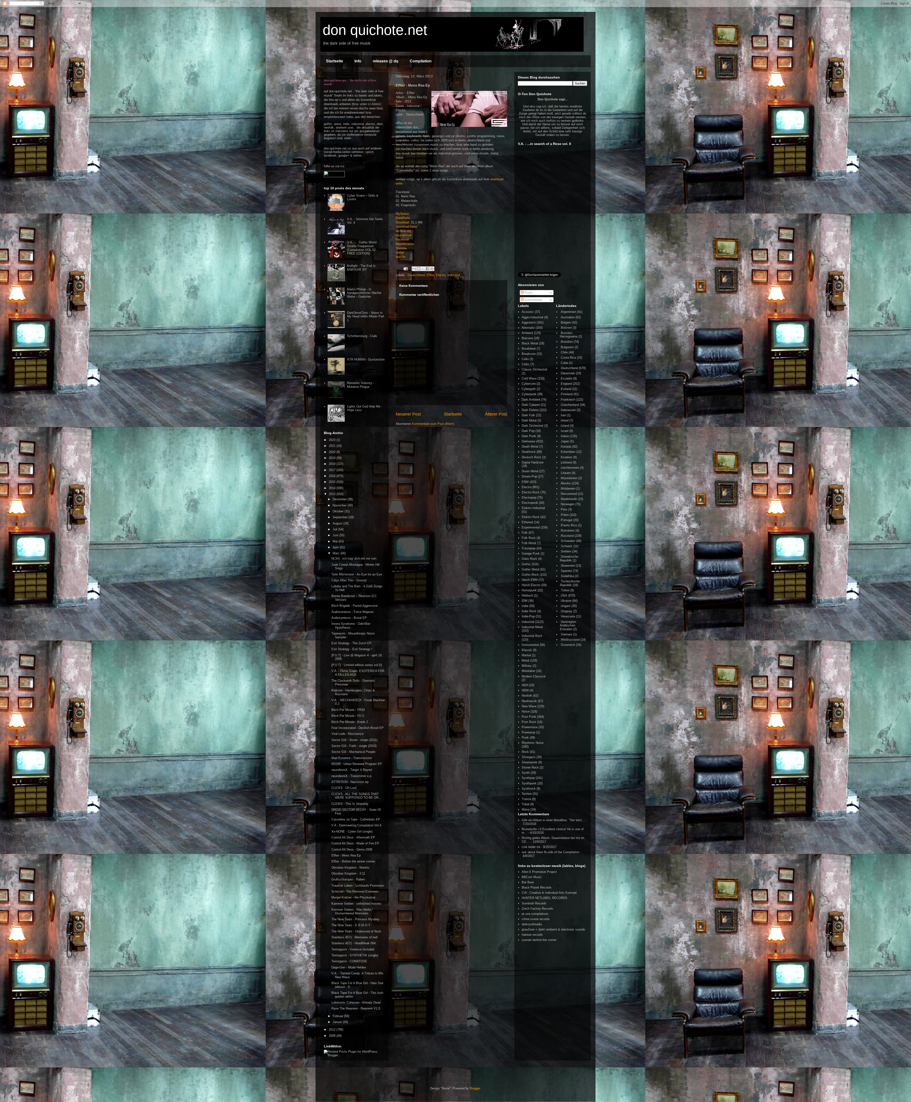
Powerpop (528, 732)
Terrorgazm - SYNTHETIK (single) (354, 955)
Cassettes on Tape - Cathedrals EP (355, 819)
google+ (343, 155)
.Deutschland (416, 275)
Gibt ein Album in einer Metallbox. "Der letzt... (553, 820)
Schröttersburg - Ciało (362, 336)
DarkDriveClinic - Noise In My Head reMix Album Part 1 (365, 316)
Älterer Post (496, 414)
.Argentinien (568, 312)
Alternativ (528, 327)
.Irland (564, 420)
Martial (526, 655)
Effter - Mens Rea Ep (346, 855)
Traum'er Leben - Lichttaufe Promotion (357, 885)
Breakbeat (529, 348)
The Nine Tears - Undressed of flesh (356, 931)
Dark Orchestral (532, 425)
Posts (528, 292)
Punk (525, 737)
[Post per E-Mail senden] (405, 268)
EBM (525, 482)
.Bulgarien (567, 347)
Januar (338, 1022)
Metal (525, 660)
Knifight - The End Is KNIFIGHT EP (361, 267)
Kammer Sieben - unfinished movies (356, 903)
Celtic (526, 364)
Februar (338, 1016)
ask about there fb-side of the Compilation (550, 852)
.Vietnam (566, 634)
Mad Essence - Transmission (351, 758)
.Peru (563, 509)
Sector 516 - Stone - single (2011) (354, 740)
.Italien (564, 436)
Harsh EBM (530, 580)
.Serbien (565, 551)
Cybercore (529, 383)
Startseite (334, 61)
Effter (430, 275)
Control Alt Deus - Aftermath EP (353, 837)
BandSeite (403, 218)
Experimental (531, 527)
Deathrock (529, 452)
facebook (330, 155)
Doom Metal (530, 471)
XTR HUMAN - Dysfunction (366, 359)
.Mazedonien (568, 478)
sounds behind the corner (539, 940)
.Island (564, 425)
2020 (332, 452)
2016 (332, 476)
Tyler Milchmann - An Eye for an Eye (356, 574)
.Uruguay (566, 611)
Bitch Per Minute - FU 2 (347, 716)
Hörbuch (527, 595)
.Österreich (567, 645)
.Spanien (566, 571)
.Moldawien (567, 488)
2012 (332, 1029)
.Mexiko (565, 483)
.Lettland (566, 462)
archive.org (403, 231)
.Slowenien (567, 565)
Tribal (525, 804)
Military (527, 665)
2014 (332, 488)
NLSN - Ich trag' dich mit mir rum (353, 558)
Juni (336, 535)
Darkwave (528, 441)
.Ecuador (566, 378)
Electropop (529, 497)
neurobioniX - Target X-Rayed (351, 770)
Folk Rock (529, 538)
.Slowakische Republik (569, 558)
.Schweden (567, 541)
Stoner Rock (530, 767)
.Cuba (564, 363)
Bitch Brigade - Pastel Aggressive (354, 605)
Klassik (527, 650)
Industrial (453, 275)
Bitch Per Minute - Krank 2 (349, 722)
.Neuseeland (568, 493)
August (338, 523)
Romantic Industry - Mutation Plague (360, 385)
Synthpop (528, 778)
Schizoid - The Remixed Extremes (355, 891)
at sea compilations (535, 914)
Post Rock (529, 722)
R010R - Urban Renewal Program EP (356, 764)
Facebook (402, 239)
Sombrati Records (534, 903)
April (336, 547)
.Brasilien (566, 341)
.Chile (564, 352)
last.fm (400, 257)
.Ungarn (565, 606)
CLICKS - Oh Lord (343, 788)
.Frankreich (567, 399)
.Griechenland (569, 405)
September (341, 517)
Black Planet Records (537, 887)
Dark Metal (529, 420)
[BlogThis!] (418, 268)
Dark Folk (528, 415)
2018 (332, 464)
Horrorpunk (529, 590)
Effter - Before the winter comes (353, 861)
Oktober (338, 511)
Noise (526, 711)
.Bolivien (566, 327)
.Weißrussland (570, 639)
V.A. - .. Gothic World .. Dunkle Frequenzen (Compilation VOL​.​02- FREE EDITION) (363, 248)
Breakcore (529, 354)
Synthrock (529, 788)
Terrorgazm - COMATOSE (349, 961)
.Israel (564, 431)
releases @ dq (385, 61)
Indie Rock (529, 611)
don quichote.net (375, 30)
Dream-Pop (529, 476)
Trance (526, 799)
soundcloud (403, 235)
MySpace (402, 213)
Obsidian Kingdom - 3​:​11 (348, 873)
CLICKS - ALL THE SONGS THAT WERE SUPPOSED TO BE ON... (356, 796)
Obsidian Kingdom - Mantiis (350, 867)
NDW (525, 690)
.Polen (564, 515)
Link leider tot (531, 847)
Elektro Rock (530, 517)
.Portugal (566, 520)
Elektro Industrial (533, 508)
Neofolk (527, 695)
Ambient (527, 333)
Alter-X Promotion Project (539, 872)
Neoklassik (529, 701)
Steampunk (529, 762)
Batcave (527, 338)
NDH (525, 685)
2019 (332, 458)
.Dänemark (567, 373)
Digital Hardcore (533, 462)
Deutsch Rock (531, 457)
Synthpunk (529, 783)
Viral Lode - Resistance (347, 734)
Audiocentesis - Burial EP (349, 618)
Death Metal (530, 446)
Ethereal (527, 522)
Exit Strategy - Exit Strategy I (351, 649)
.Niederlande (568, 499)
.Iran (563, 415)
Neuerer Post (408, 414)
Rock (525, 752)
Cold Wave (529, 378)
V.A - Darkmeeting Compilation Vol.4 (356, 825)
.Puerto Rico (568, 525)
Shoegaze (528, 757)
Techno (527, 794)
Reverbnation (405, 244)
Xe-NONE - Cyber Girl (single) (351, 831)
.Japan (564, 441)
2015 (332, 482)
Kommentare (533, 299)
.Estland (565, 389)
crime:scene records (536, 919)
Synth (526, 772)
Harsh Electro (531, 585)
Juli (335, 529)
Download (402, 222)
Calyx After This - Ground (348, 580)
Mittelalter (528, 671)
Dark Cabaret (531, 405)
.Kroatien (566, 457)
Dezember (340, 499)
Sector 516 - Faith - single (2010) (353, 746)
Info (357, 61)
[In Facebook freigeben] (427, 268)
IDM (524, 600)
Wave (526, 809)
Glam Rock (529, 558)
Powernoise (530, 727)
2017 (332, 470)
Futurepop (528, 548)
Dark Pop (528, 431)
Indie (525, 606)
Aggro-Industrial (532, 317)
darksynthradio (532, 924)
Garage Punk (531, 553)
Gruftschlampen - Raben (348, 879)
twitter (400, 252)
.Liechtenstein (569, 467)
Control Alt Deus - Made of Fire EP (355, 843)
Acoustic (528, 312)
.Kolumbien (567, 452)
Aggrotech (529, 322)
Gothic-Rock (530, 574)
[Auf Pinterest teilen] (432, 268)
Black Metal (530, 343)
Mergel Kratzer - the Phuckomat (353, 897)
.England (566, 383)
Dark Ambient (531, 399)
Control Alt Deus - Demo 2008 (351, 849)
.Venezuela (567, 616)
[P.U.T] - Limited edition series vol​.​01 (356, 665)
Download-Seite (406, 226)
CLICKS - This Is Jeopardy (349, 804)
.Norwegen (567, 504)
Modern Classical (533, 676)
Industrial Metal (532, 627)
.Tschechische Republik (570, 583)
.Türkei (564, 590)
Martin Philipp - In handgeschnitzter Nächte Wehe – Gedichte (364, 292)
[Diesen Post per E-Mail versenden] (414, 268)
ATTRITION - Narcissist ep (349, 782)
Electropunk (530, 503)
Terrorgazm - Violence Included (352, 949)
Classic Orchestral (534, 369)
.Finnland (566, 394)
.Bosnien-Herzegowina (568, 334)
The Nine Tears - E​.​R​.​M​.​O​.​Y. (351, 925)
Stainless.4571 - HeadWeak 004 (353, 943)
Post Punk (529, 716)
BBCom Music (532, 877)
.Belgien (565, 322)
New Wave (529, 706)
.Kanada (565, 446)
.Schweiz (566, 546)
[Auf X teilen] (423, 268)
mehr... (349, 138)
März (336, 553)
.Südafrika (567, 576)
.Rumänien (567, 530)
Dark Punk (529, 436)
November (340, 505)
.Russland (567, 535)
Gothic (526, 564)
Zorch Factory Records (537, 908)
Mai (336, 541)
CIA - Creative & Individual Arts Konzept (549, 892)
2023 (332, 440)
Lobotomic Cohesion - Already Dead (356, 1002)
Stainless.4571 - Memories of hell (354, 937)
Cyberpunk (529, 394)
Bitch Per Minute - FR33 (348, 710)
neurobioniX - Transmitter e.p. (351, 776)
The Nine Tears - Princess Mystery (355, 919)
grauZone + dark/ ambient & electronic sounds (553, 929)
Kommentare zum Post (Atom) (433, 424)
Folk (525, 532)
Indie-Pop (528, 616)
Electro (441, 275)
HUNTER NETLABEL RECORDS (544, 898)
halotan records (532, 934)
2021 (332, 446)
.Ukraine (565, 600)
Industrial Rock (532, 636)
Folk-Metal (529, 543)
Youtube (401, 248)
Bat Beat (528, 882)
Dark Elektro (530, 410)
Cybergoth (529, 389)
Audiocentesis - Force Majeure (352, 612)
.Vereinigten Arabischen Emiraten (568, 625)
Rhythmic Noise (533, 743)
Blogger (475, 1088)
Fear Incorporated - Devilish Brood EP (357, 728)
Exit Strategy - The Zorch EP (351, 643)
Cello (525, 359)
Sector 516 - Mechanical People (353, 752)
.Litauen (565, 473)
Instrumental (530, 645)
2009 (332, 1035)
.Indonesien (568, 410)
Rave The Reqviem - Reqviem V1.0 (355, 1008)
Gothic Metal (530, 569)
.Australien (567, 317)
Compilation (421, 61)
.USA (563, 595)
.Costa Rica (568, 357)
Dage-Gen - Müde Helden (348, 967)
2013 (332, 494)
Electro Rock (530, 492)
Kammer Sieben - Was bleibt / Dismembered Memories (352, 911)
